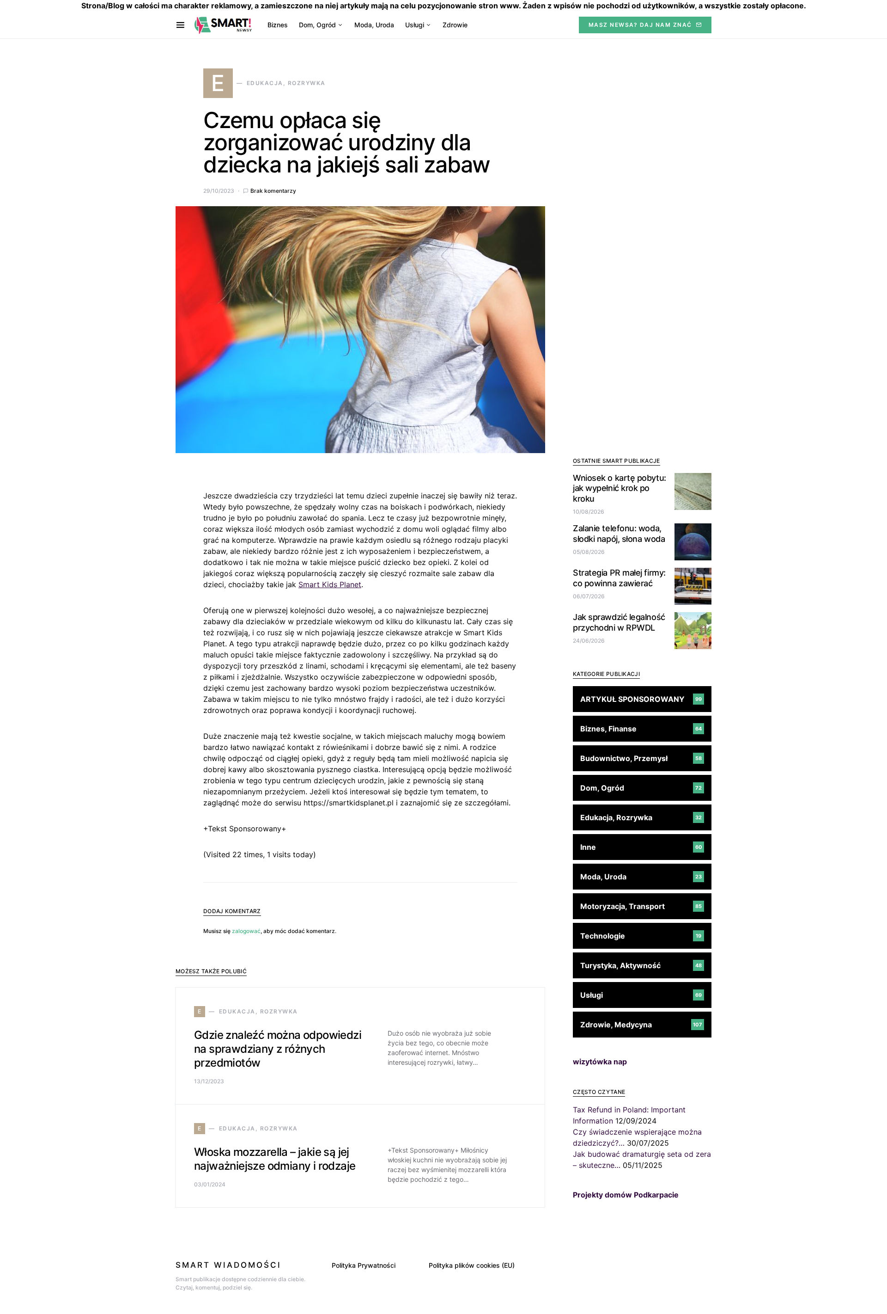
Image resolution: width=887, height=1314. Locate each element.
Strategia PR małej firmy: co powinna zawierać (619, 578)
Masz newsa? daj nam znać (640, 24)
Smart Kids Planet (329, 584)
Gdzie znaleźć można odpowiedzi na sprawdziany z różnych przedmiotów (277, 1048)
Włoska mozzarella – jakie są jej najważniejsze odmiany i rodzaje (274, 1159)
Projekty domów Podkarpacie (626, 1194)
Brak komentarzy (273, 190)
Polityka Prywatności (363, 1265)
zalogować (246, 930)
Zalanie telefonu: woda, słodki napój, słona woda (619, 533)
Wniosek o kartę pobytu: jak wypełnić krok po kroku (619, 488)
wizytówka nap (600, 1061)
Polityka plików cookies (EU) (472, 1265)
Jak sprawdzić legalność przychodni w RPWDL (619, 622)
